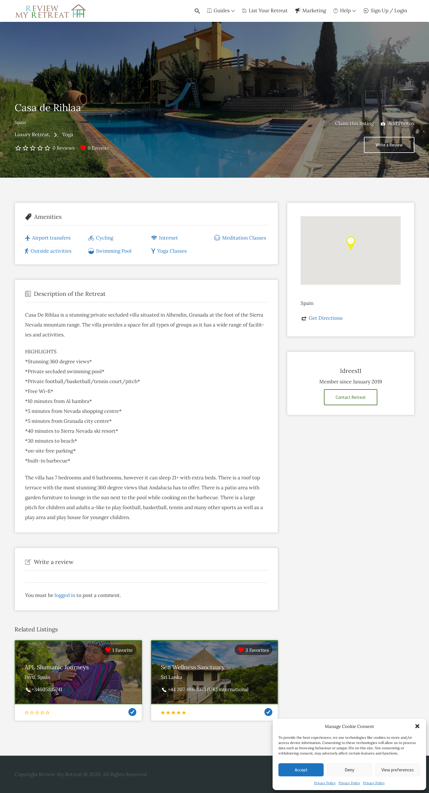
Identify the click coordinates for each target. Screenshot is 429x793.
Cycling (104, 238)
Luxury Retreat (32, 134)
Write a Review (389, 145)
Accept (301, 770)
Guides (222, 10)
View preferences (397, 770)
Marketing (314, 10)
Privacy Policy (325, 783)
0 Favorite (98, 148)
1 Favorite (122, 650)
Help (345, 10)
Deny (349, 770)
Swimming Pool (114, 251)
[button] (417, 726)
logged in (65, 595)
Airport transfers (51, 238)
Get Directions (326, 318)
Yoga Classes (172, 251)
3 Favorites (257, 650)
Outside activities (51, 251)
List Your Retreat (268, 10)
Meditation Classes (244, 238)
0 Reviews (63, 148)
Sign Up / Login (389, 10)
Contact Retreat (351, 397)
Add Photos (400, 123)
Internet (168, 238)
